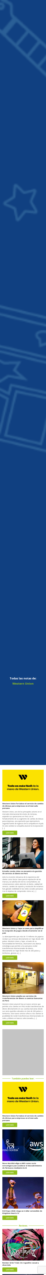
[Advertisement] (23, 1052)
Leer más (10, 833)
